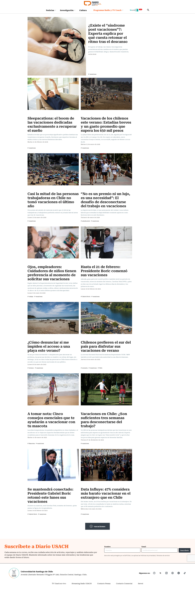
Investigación (66, 10)
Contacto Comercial (124, 583)
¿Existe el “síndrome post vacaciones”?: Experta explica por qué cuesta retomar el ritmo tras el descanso (108, 33)
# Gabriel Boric (85, 296)
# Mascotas (31, 443)
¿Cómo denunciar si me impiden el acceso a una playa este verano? (49, 346)
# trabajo (30, 296)
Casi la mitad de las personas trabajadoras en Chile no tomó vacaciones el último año (53, 199)
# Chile (100, 368)
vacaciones (99, 526)
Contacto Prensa (103, 583)
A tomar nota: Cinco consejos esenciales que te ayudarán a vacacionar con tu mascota (51, 419)
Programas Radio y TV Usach (107, 10)
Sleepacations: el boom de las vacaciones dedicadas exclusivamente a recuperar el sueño (52, 124)
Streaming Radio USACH (82, 583)
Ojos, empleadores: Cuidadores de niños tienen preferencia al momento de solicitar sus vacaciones (52, 272)
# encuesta (84, 368)
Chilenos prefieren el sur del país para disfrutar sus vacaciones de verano (106, 346)
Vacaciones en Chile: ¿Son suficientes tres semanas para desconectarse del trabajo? (104, 419)
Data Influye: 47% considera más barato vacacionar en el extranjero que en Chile (105, 493)
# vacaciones (92, 74)
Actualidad (85, 113)
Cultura (83, 10)
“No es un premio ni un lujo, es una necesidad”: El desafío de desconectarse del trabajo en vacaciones (105, 199)
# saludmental (85, 221)
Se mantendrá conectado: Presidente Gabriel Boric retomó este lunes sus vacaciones (50, 495)
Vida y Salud (94, 18)
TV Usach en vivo (59, 583)
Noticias (50, 10)
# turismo (31, 368)
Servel (140, 583)
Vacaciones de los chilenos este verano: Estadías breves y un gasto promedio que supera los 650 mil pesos (106, 124)
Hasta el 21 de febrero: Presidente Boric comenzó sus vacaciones (104, 270)
